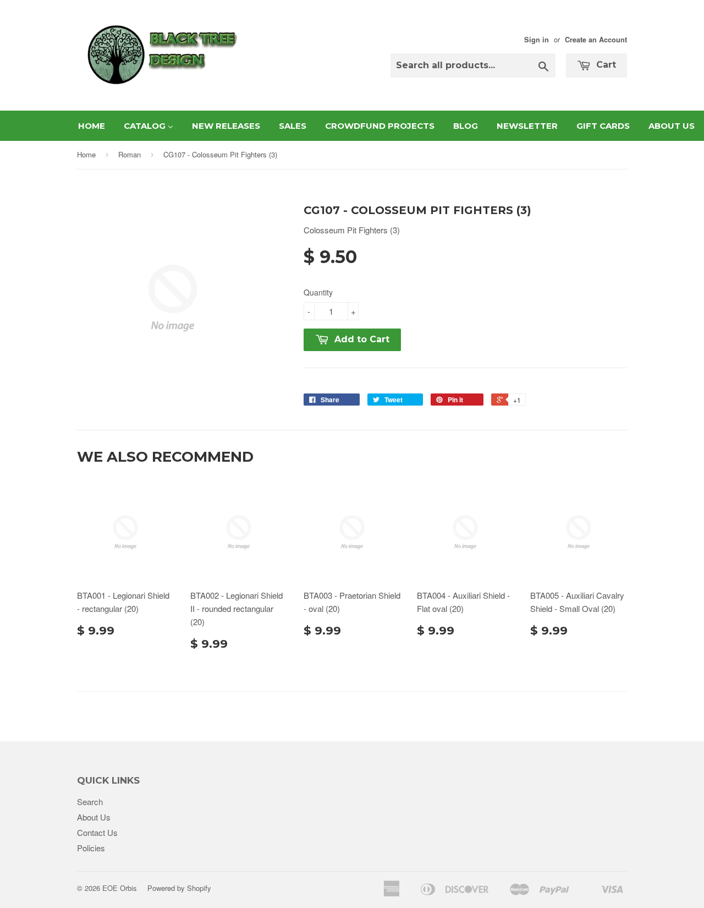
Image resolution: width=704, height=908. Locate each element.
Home (86, 154)
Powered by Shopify (179, 888)
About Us (94, 817)
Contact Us (97, 832)
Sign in (536, 40)
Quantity (318, 292)
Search (90, 801)
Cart (604, 64)
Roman (129, 154)
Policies (91, 848)
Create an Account (596, 40)
